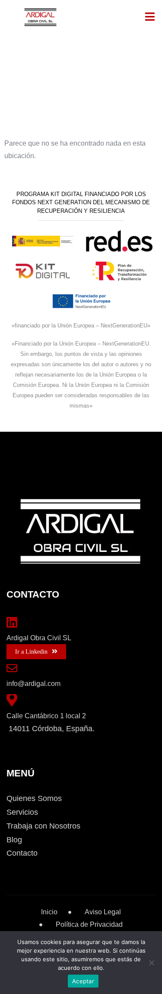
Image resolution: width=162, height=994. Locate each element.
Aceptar (83, 981)
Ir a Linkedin (31, 651)
